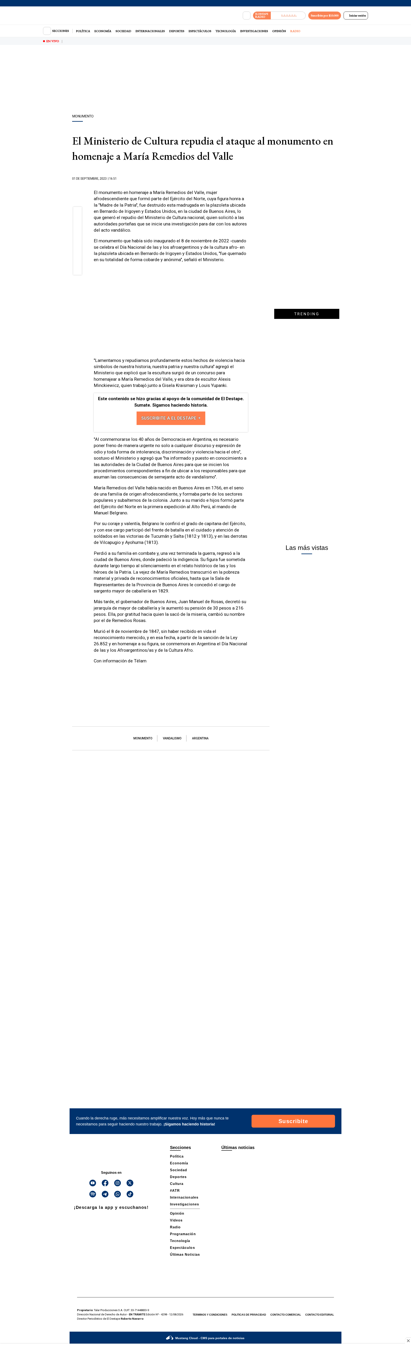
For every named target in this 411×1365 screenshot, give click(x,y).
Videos (176, 1220)
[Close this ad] (408, 1341)
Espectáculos (200, 31)
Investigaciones (254, 31)
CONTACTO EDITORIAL (319, 1314)
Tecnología (226, 31)
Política (83, 31)
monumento (142, 738)
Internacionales (150, 31)
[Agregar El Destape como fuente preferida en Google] (247, 179)
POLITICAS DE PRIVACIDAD (249, 1314)
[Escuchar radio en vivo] (288, 15)
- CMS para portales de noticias (209, 1338)
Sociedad (123, 31)
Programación (183, 1234)
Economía (102, 31)
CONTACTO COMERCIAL (285, 1314)
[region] (205, 80)
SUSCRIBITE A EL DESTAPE (169, 418)
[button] (77, 212)
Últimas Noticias (185, 1254)
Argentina (200, 738)
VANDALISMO (172, 738)
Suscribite (293, 1121)
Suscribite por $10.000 (324, 15)
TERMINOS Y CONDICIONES (210, 1314)
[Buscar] (247, 16)
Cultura (176, 1184)
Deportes (176, 31)
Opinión (279, 31)
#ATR (175, 1190)
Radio (295, 31)
